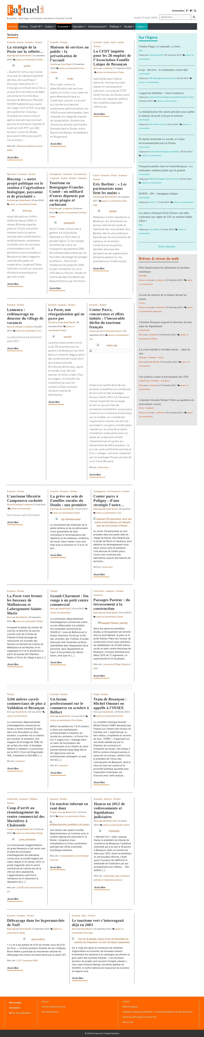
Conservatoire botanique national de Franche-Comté (171, 97)
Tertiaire (38, 42)
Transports (82, 178)
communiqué (144, 74)
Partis (141, 408)
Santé (113, 42)
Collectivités (98, 591)
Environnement (80, 174)
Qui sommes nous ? (50, 1012)
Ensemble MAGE (156, 55)
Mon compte (15, 1002)
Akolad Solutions (111, 1033)
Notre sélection (166, 246)
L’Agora (140, 26)
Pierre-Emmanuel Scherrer (111, 331)
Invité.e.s (153, 202)
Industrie (108, 799)
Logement (55, 178)
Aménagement (55, 174)
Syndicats (29, 42)
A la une (12, 26)
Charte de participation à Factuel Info (139, 1017)
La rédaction (107, 68)
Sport (84, 916)
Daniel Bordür (25, 56)
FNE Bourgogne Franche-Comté (162, 78)
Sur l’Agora (148, 37)
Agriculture (12, 174)
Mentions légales (130, 1006)
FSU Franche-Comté (157, 124)
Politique (33, 799)
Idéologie (143, 276)
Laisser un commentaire (26, 60)
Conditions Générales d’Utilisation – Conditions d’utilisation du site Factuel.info (158, 1012)
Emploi (106, 42)
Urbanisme (98, 595)
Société (121, 42)
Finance (20, 42)
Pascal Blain (154, 229)
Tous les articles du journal (53, 1006)
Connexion (178, 10)
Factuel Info (97, 1033)
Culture (96, 175)
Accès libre (13, 157)
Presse (114, 175)
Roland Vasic (28, 829)
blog (140, 50)
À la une (45, 1001)
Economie (11, 42)
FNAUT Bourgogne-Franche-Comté (164, 179)
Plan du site (128, 1022)
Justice (142, 303)
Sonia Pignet (66, 64)
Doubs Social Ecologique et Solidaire (164, 152)
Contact (126, 1001)
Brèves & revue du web (159, 259)
